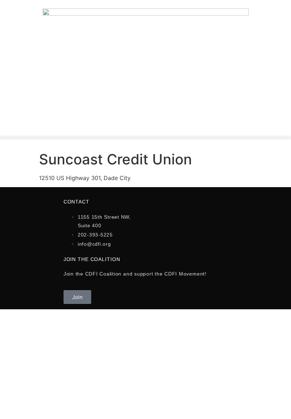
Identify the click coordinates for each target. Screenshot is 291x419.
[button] (145, 138)
